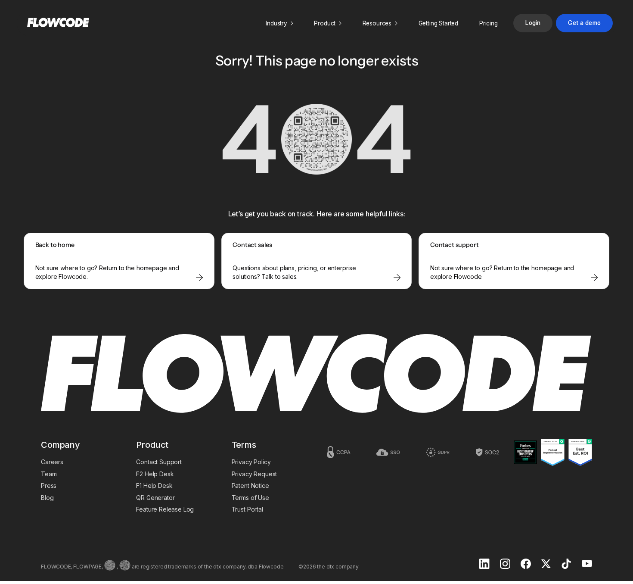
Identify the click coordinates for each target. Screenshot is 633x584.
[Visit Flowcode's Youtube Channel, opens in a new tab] (587, 564)
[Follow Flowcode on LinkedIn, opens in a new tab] (484, 565)
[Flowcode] (316, 374)
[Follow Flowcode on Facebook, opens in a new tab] (526, 565)
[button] (279, 23)
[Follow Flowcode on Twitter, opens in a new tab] (546, 564)
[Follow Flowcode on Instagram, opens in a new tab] (505, 565)
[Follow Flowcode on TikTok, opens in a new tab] (566, 565)
